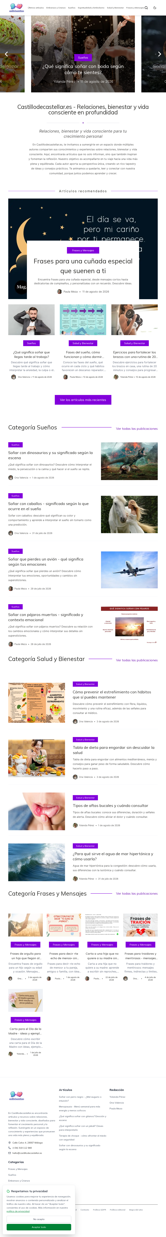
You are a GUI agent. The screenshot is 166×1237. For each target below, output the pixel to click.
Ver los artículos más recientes (83, 400)
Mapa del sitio (136, 1210)
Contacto (85, 1210)
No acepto (39, 1219)
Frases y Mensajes (135, 7)
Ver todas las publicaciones (137, 429)
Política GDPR (99, 1210)
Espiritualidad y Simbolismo (91, 7)
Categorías (16, 1162)
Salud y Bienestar (115, 7)
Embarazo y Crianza (55, 7)
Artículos (65, 1090)
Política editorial (117, 1210)
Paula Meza (116, 1108)
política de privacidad (18, 1211)
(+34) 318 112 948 (22, 1147)
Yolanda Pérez (117, 1096)
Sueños (71, 7)
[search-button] (146, 8)
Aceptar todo (39, 1227)
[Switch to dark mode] (155, 8)
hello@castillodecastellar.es (27, 1153)
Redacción (117, 1090)
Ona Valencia (117, 1102)
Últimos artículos (36, 7)
